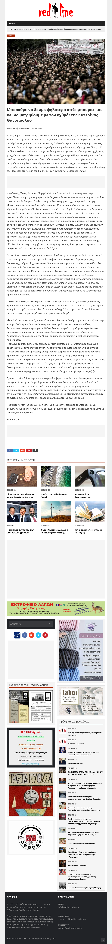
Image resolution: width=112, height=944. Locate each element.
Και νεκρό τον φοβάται (77, 865)
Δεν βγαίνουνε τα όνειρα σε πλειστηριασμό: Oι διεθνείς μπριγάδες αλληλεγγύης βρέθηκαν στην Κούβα (84, 821)
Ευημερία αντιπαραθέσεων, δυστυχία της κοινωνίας (85, 733)
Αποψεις (31, 29)
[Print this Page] (35, 450)
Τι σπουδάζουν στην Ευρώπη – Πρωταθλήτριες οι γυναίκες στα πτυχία (84, 809)
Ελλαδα (22, 29)
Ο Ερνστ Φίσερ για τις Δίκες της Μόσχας (84, 888)
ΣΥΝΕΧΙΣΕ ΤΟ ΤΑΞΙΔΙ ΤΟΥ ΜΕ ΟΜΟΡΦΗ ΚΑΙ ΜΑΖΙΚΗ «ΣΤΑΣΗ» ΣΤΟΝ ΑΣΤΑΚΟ (85, 773)
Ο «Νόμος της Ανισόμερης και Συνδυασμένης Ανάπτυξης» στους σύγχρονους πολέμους (82, 876)
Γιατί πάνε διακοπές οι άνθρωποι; (82, 843)
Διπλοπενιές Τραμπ (76, 744)
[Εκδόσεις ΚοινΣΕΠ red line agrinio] (31, 706)
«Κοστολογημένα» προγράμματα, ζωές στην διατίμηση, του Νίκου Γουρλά (83, 833)
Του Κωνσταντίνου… (76, 763)
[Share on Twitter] (16, 450)
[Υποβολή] (49, 624)
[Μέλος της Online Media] (17, 634)
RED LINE (13, 29)
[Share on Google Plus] (22, 450)
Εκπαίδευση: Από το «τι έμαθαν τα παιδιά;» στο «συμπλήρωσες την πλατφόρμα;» (82, 854)
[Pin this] (29, 450)
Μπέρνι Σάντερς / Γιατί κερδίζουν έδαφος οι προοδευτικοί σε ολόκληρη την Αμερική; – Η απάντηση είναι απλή (85, 785)
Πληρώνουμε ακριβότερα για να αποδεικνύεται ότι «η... (21, 495)
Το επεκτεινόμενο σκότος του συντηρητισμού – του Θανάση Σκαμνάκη (84, 797)
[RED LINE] (56, 10)
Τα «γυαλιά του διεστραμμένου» (83, 495)
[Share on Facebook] (10, 450)
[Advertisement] (56, 182)
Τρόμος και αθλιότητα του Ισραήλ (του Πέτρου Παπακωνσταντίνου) (83, 753)
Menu (12, 23)
